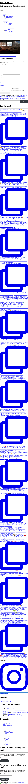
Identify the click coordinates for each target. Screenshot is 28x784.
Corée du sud (10, 31)
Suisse (9, 29)
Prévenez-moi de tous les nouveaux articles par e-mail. (13, 90)
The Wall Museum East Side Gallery (12, 98)
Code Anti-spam (15, 88)
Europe (6, 22)
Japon (9, 32)
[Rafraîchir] (2, 85)
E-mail (2, 77)
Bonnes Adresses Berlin (10, 18)
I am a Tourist (6, 2)
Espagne (9, 24)
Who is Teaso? (10, 708)
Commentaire (3, 64)
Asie (6, 30)
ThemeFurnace (21, 782)
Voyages (4, 730)
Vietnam (9, 33)
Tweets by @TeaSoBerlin (5, 701)
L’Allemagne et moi (9, 16)
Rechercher (2, 99)
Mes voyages (5, 21)
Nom (1, 75)
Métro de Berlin (6, 712)
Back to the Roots (6, 723)
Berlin (4, 15)
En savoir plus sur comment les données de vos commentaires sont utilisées (13, 96)
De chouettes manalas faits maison (14, 714)
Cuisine (4, 726)
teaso (15, 56)
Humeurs (4, 729)
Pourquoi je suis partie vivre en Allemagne (17, 715)
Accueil (4, 12)
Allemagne (10, 23)
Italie (9, 26)
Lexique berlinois (8, 17)
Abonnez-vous (4, 760)
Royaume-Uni (11, 28)
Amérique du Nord (9, 35)
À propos (4, 14)
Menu (2, 10)
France (9, 25)
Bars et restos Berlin (9, 19)
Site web (2, 79)
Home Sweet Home (7, 727)
